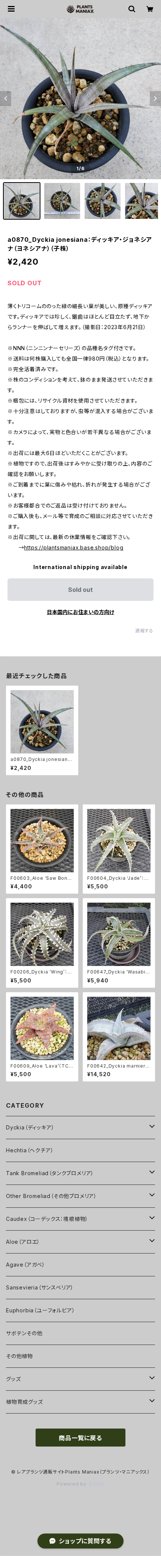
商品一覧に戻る (80, 1438)
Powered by (72, 1484)
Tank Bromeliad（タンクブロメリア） (50, 1173)
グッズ (13, 1379)
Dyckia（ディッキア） (30, 1127)
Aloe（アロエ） (23, 1242)
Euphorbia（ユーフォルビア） (40, 1310)
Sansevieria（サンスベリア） (40, 1287)
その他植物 (19, 1356)
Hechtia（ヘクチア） (30, 1150)
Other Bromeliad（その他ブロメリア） (51, 1196)
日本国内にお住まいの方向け (80, 612)
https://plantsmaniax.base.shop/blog (73, 547)
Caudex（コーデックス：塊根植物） (47, 1219)
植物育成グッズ (24, 1402)
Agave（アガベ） (25, 1264)
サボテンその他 (24, 1333)
